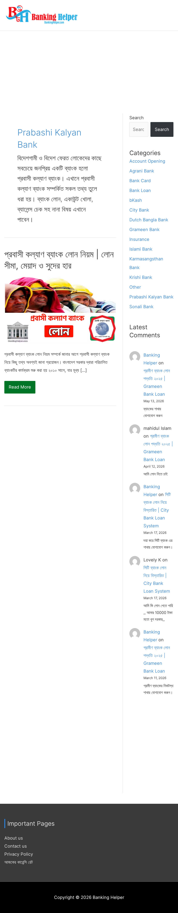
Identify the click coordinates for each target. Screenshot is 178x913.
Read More (19, 388)
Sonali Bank (141, 306)
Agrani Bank (141, 171)
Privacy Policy (18, 854)
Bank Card (140, 180)
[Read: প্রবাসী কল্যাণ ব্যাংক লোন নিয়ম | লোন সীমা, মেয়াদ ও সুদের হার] (60, 309)
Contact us (15, 846)
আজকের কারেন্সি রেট (18, 862)
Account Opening (147, 161)
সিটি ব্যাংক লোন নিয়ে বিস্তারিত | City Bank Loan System (157, 510)
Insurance (139, 239)
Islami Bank (140, 249)
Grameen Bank (144, 229)
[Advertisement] (89, 63)
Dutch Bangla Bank (148, 219)
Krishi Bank (140, 277)
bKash (135, 200)
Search (136, 117)
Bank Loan (140, 190)
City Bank (139, 210)
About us (13, 838)
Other (135, 287)
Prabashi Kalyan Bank (151, 296)
